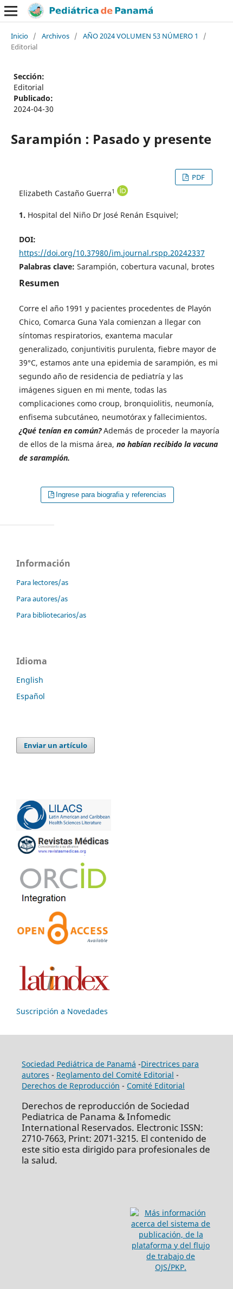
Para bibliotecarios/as (51, 615)
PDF (197, 177)
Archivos (55, 36)
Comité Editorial (156, 1085)
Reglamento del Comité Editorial (115, 1075)
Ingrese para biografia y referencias (111, 495)
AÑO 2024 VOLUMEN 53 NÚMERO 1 (140, 36)
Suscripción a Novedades (62, 1011)
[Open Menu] (11, 11)
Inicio (19, 36)
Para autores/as (42, 598)
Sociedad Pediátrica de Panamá (79, 1064)
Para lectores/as (42, 582)
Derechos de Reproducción (71, 1085)
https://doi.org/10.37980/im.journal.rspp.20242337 (112, 253)
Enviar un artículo (55, 745)
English (29, 680)
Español (30, 696)
